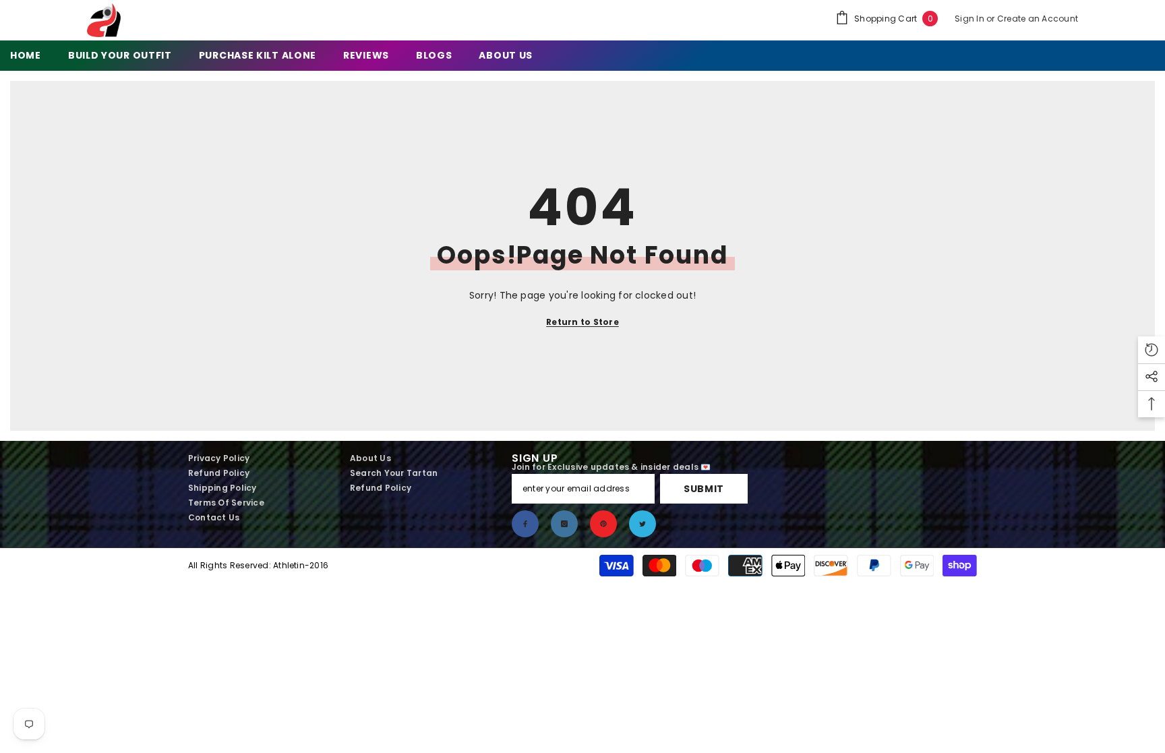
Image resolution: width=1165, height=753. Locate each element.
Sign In (970, 18)
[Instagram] (564, 523)
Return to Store (582, 322)
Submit (704, 488)
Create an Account (1037, 18)
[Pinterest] (603, 523)
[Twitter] (642, 523)
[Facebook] (525, 523)
